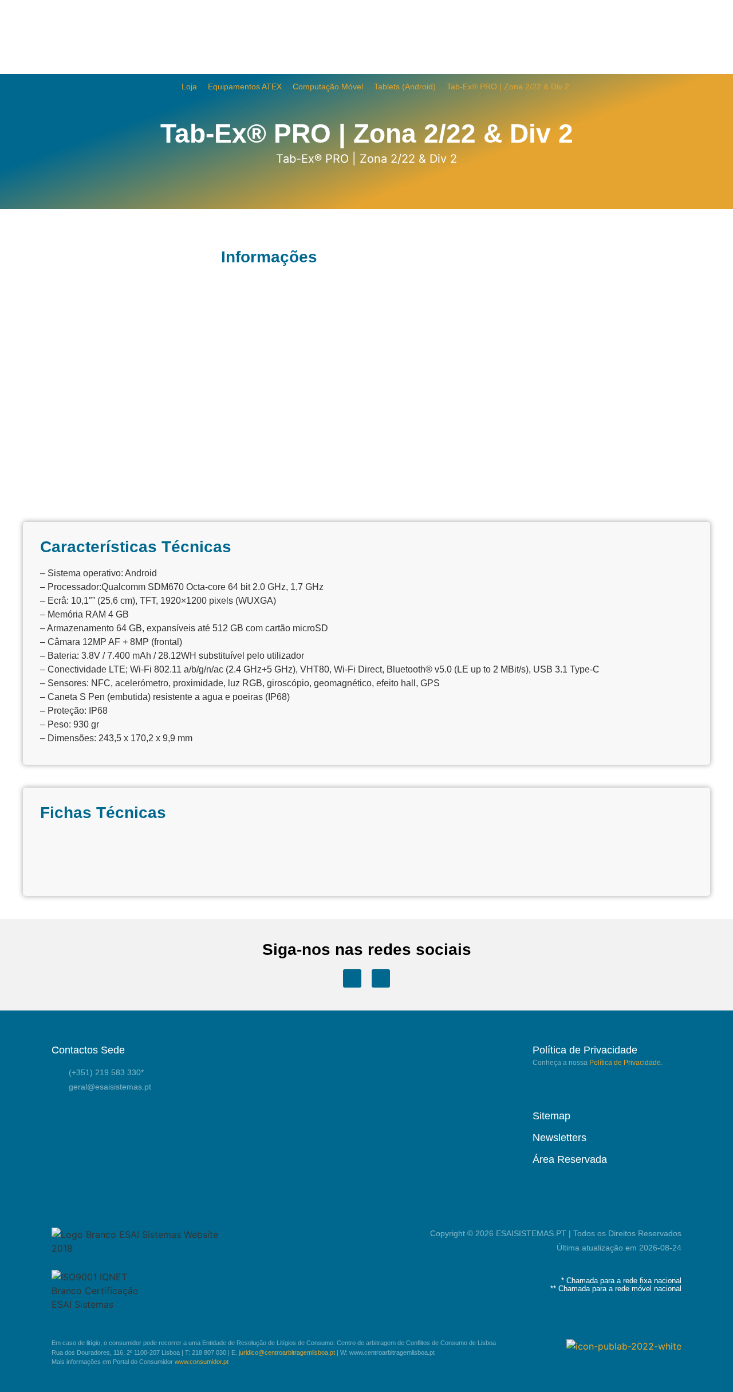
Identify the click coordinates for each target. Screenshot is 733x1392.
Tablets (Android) (405, 86)
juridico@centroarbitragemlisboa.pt (287, 1352)
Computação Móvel (328, 86)
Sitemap (551, 1116)
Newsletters (559, 1137)
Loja (189, 86)
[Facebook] (352, 978)
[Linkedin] (381, 978)
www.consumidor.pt (201, 1361)
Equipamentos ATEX (245, 86)
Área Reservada (570, 1159)
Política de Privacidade (625, 1063)
